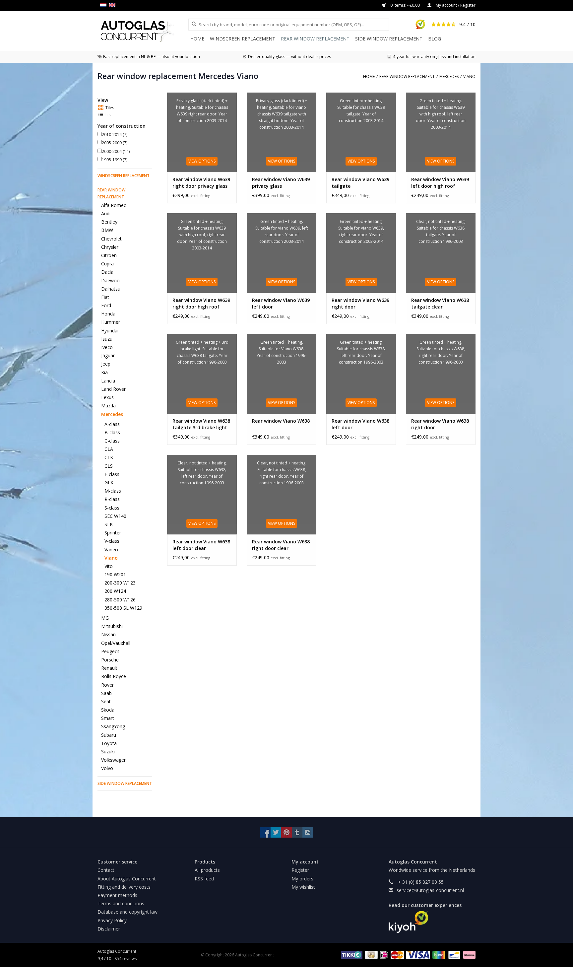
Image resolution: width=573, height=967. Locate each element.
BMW (107, 230)
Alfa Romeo (114, 205)
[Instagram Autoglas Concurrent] (307, 832)
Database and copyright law (127, 912)
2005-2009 (114, 143)
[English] (113, 5)
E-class (111, 474)
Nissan (108, 634)
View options (202, 161)
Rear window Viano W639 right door (360, 303)
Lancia (108, 381)
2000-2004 (116, 151)
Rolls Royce (113, 676)
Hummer (110, 322)
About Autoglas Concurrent (126, 878)
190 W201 (115, 574)
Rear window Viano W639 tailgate (360, 182)
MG (105, 618)
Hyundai (109, 330)
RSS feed (204, 878)
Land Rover (113, 389)
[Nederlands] (104, 5)
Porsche (110, 659)
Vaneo (111, 549)
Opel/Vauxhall (115, 643)
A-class (112, 424)
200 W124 (115, 591)
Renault (109, 668)
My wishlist (303, 887)
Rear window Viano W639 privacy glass (281, 182)
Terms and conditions (120, 903)
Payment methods (117, 895)
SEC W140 (115, 516)
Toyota (109, 743)
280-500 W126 (120, 599)
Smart (107, 718)
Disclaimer (108, 929)
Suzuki (108, 751)
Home (197, 38)
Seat (106, 701)
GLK (108, 482)
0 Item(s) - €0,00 (405, 5)
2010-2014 (114, 134)
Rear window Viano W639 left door (281, 303)
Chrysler (109, 247)
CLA (108, 449)
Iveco (107, 347)
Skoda (107, 710)
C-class (112, 441)
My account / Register (455, 5)
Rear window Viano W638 (281, 421)
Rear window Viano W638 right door (440, 424)
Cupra (107, 263)
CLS (108, 466)
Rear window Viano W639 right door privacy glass (201, 182)
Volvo (107, 768)
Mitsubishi (112, 626)
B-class (112, 432)
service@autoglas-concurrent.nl (430, 890)
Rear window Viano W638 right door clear (281, 544)
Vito (108, 566)
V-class (111, 541)
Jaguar (108, 355)
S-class (111, 508)
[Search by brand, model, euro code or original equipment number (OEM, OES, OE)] (191, 24)
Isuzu (106, 339)
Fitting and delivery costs (124, 887)
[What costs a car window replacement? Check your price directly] (142, 31)
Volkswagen (114, 760)
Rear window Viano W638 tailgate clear (440, 303)
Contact (105, 870)
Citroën (109, 255)
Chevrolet (111, 239)
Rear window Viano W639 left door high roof (440, 182)
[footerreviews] (432, 922)
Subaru (108, 735)
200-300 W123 (120, 583)
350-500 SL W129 (123, 608)
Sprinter (112, 532)
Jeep (105, 364)
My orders (302, 878)
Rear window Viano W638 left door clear (201, 544)
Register (300, 870)
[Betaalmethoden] (351, 954)
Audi (105, 213)
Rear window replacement (315, 38)
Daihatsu (110, 289)
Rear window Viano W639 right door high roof (201, 303)
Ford (106, 305)
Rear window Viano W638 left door (360, 424)
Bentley (109, 222)
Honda (108, 314)
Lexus (107, 397)
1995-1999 (114, 160)
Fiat (105, 297)
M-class (112, 491)
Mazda (108, 405)
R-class (112, 499)
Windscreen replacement (242, 38)
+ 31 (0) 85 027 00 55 (420, 882)
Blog (434, 38)
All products (207, 870)
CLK (108, 457)
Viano (111, 558)
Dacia (107, 272)
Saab (106, 693)
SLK (108, 524)
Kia (104, 372)
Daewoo (110, 280)
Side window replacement (388, 38)
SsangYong (113, 726)
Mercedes (112, 414)
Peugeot (110, 651)
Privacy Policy (112, 920)
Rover (107, 685)
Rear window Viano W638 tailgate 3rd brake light (201, 424)
